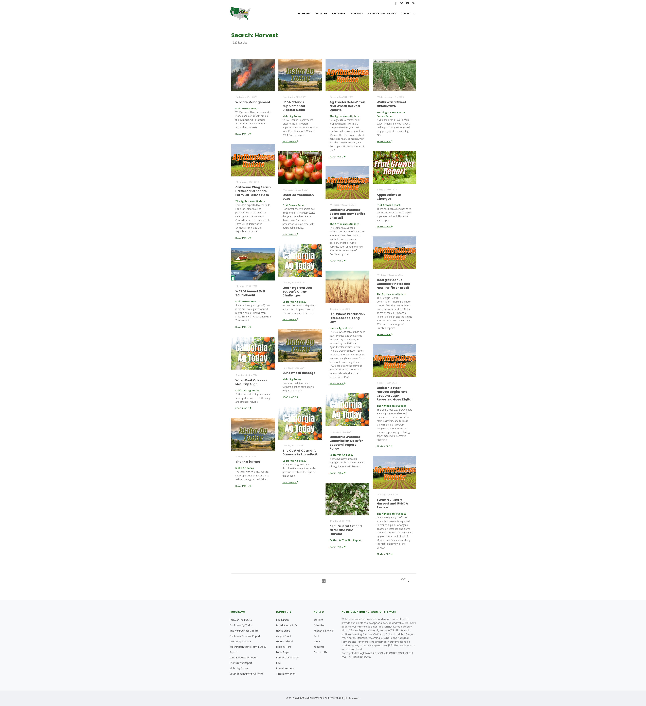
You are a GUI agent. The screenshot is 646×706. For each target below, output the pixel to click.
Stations (318, 620)
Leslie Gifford (283, 647)
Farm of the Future (241, 620)
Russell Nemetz (285, 668)
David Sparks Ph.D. (286, 625)
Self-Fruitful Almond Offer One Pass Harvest (346, 530)
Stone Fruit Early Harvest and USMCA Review (392, 503)
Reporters (338, 13)
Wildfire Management (252, 102)
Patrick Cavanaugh (287, 657)
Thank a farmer (247, 461)
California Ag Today (241, 625)
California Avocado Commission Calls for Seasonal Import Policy (346, 443)
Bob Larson (282, 620)
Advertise (356, 13)
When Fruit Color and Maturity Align (251, 382)
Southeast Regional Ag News (246, 673)
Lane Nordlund (284, 641)
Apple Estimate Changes (389, 197)
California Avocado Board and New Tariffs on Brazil (347, 214)
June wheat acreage (298, 373)
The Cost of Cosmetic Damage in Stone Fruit (299, 452)
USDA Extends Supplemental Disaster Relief (293, 106)
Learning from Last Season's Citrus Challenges (297, 291)
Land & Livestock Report (244, 657)
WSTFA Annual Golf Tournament (250, 293)
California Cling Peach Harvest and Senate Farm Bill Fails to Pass (253, 191)
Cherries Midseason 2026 (298, 197)
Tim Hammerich (285, 673)
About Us (321, 13)
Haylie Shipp (283, 630)
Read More (242, 134)
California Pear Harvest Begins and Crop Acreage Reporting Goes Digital (394, 393)
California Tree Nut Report (245, 636)
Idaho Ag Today (239, 668)
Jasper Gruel (283, 636)
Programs (304, 13)
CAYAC (406, 13)
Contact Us (320, 652)
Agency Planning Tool (382, 13)
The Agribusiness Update (244, 630)
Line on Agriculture (240, 641)
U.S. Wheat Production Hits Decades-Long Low (347, 318)
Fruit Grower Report (241, 663)
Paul (278, 663)
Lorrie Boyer (283, 652)
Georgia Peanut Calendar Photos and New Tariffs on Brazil (393, 284)
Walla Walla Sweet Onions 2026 (391, 104)
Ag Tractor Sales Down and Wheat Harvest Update (347, 106)
